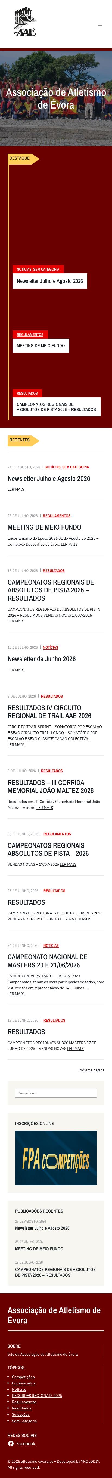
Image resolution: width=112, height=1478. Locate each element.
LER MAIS (16, 489)
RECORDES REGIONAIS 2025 (37, 1395)
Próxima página (91, 1070)
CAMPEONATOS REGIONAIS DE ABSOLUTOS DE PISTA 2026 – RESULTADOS (56, 407)
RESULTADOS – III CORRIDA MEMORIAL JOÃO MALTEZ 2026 (51, 786)
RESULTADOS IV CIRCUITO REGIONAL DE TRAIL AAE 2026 (49, 712)
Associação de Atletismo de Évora (54, 1315)
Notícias (24, 269)
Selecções (21, 1414)
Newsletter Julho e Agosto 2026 (50, 281)
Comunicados (23, 1383)
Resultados (27, 393)
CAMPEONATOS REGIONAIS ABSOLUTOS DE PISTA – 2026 (48, 849)
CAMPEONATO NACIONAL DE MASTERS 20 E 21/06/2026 (48, 961)
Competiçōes (23, 1376)
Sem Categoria (46, 269)
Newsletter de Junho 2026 (42, 659)
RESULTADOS (26, 902)
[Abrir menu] (100, 24)
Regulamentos (30, 334)
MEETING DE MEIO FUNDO (41, 345)
